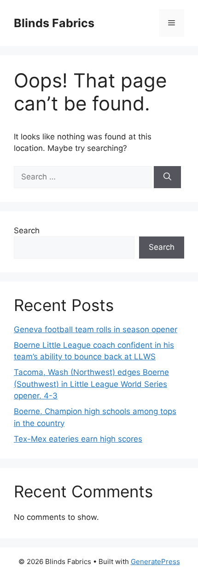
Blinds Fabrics (54, 23)
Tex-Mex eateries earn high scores (78, 439)
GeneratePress (155, 561)
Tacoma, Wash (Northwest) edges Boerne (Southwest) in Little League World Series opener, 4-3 (91, 384)
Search (27, 230)
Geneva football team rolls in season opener (95, 329)
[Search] (167, 177)
